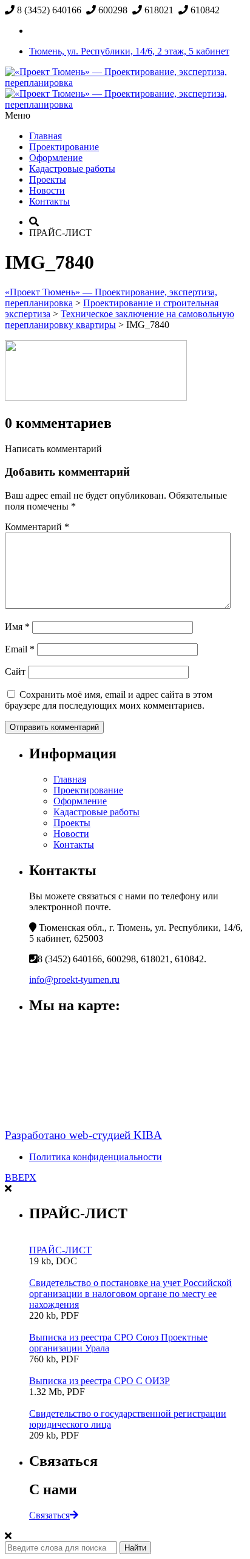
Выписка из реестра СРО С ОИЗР (99, 1381)
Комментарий (37, 527)
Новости (47, 190)
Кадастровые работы (72, 168)
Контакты (49, 201)
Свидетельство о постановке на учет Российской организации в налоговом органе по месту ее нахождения (130, 1294)
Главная (45, 136)
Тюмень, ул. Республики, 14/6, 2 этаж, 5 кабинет (129, 51)
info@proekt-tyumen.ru (74, 979)
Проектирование (64, 147)
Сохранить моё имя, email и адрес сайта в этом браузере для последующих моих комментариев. (108, 700)
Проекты (47, 179)
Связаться (49, 1515)
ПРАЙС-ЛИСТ (60, 1250)
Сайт (15, 671)
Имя (17, 627)
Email (20, 649)
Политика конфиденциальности (95, 1157)
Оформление (56, 158)
